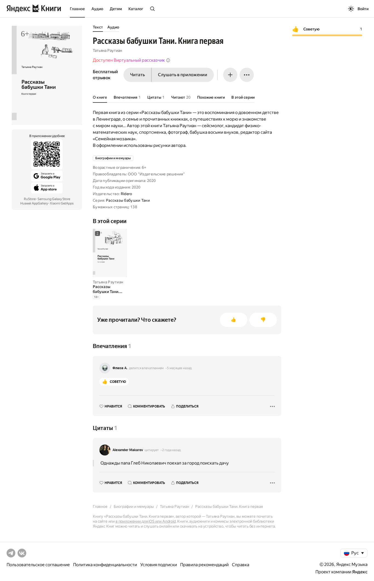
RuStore (30, 199)
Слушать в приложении (182, 74)
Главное (77, 9)
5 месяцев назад (179, 368)
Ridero (126, 194)
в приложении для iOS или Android (146, 521)
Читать (137, 74)
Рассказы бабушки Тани (128, 200)
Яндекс (359, 571)
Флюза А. (120, 368)
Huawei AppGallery (34, 203)
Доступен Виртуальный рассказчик (129, 60)
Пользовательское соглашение (38, 564)
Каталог (135, 9)
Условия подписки (158, 564)
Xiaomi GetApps (62, 203)
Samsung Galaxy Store (54, 199)
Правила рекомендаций (204, 564)
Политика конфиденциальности (105, 564)
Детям (116, 9)
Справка (240, 564)
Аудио (97, 9)
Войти (363, 9)
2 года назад (171, 450)
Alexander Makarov (128, 450)
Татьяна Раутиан (107, 50)
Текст (98, 27)
